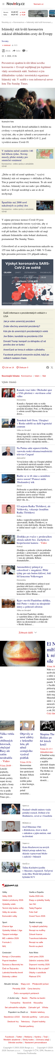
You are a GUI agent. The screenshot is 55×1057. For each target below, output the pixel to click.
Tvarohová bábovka (38, 938)
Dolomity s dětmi (9, 976)
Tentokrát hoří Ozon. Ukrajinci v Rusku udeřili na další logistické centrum (34, 423)
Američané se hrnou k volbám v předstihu (24, 349)
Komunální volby (9, 916)
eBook (7, 50)
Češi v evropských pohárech (26, 993)
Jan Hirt (32, 904)
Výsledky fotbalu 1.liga (12, 930)
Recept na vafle (36, 942)
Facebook (9, 1037)
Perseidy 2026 (19, 988)
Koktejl (19, 547)
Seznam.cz (38, 4)
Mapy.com (25, 984)
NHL (4, 946)
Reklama (28, 1037)
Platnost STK (35, 976)
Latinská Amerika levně (12, 972)
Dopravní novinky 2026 (39, 964)
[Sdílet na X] (51, 367)
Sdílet (18, 50)
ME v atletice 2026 (10, 938)
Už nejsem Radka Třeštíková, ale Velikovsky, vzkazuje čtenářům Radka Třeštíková (33, 509)
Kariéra (38, 1037)
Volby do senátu (9, 912)
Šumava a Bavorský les (12, 964)
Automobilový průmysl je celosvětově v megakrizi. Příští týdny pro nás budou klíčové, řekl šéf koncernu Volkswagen (34, 571)
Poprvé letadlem (9, 960)
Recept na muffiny (37, 930)
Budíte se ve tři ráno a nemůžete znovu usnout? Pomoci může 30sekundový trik (33, 479)
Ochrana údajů (42, 1039)
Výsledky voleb (9, 904)
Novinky (5, 41)
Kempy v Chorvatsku (11, 956)
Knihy (19, 516)
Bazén (25, 998)
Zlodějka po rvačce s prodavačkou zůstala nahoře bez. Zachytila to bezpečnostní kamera (34, 539)
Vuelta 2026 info (36, 896)
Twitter (19, 1037)
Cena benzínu (34, 988)
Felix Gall (33, 912)
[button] (27, 103)
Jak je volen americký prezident (19, 321)
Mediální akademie (12, 1039)
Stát (44, 376)
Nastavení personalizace (36, 1042)
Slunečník (27, 1003)
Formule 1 (6, 942)
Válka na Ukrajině (24, 430)
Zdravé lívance (35, 934)
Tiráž (45, 1037)
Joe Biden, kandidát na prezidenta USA (23, 336)
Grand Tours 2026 (37, 916)
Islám (37, 376)
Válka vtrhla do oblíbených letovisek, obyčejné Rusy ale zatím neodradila (7, 746)
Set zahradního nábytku (15, 1007)
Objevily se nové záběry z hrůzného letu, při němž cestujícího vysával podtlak (27, 746)
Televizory (25, 1021)
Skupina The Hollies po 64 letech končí (47, 739)
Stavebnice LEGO (12, 1017)
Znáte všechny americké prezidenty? (21, 326)
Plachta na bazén (37, 998)
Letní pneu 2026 (36, 956)
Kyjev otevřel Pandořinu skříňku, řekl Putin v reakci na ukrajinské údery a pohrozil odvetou (34, 603)
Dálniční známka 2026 (39, 960)
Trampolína (15, 1003)
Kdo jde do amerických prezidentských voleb (25, 331)
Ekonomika (21, 400)
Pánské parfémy (26, 1026)
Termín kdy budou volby (13, 908)
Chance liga (7, 926)
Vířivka (45, 1007)
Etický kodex (28, 1039)
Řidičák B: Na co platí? (39, 968)
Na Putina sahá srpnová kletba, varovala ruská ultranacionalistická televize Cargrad (34, 451)
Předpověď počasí (40, 984)
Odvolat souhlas (15, 1042)
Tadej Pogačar (35, 908)
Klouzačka (38, 1003)
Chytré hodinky (38, 1021)
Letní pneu (44, 1017)
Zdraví (19, 486)
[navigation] (3, 4)
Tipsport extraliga (10, 934)
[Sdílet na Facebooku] (47, 367)
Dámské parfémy (29, 1017)
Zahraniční (21, 458)
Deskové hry (13, 1021)
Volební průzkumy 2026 (12, 900)
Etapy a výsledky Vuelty (39, 900)
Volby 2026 (7, 896)
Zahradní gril (34, 1007)
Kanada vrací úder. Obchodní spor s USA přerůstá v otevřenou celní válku (34, 393)
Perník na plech (36, 946)
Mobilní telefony (38, 1012)
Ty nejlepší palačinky (38, 926)
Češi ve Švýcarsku (10, 968)
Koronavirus (26, 376)
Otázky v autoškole (37, 972)
